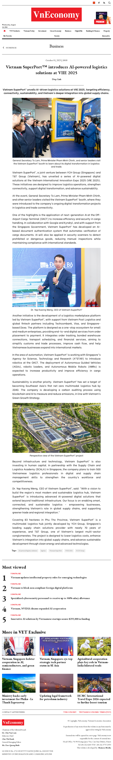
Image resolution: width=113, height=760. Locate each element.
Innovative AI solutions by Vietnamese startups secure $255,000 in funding (50, 618)
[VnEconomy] (94, 2)
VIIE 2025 (68, 551)
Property (106, 31)
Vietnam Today (29, 31)
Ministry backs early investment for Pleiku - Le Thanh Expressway (17, 699)
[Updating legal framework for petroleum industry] (56, 683)
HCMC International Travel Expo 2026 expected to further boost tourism (93, 699)
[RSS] (104, 2)
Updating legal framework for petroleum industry (56, 697)
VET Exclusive (15, 31)
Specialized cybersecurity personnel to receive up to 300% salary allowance (50, 598)
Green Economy (55, 31)
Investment (42, 31)
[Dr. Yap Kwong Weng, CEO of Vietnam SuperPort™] (56, 277)
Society (57, 36)
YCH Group (80, 551)
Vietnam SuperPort (56, 551)
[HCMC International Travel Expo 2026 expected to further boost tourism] (94, 683)
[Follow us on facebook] (98, 2)
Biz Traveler (7, 36)
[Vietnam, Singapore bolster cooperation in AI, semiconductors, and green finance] (19, 646)
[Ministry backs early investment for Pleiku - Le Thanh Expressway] (19, 683)
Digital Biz (78, 31)
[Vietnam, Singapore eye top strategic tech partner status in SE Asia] (56, 646)
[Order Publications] (102, 17)
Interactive (106, 36)
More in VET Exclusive (24, 632)
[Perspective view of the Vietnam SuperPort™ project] (56, 427)
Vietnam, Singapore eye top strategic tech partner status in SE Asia (56, 662)
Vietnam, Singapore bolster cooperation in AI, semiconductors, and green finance (18, 664)
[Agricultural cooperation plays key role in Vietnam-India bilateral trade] (94, 646)
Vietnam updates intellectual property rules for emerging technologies (49, 577)
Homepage (11, 47)
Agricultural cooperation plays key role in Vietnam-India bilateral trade (93, 662)
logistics (43, 551)
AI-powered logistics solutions (28, 551)
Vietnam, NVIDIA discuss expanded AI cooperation (38, 608)
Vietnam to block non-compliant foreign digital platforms (42, 587)
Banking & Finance (93, 31)
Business (68, 31)
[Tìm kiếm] (109, 2)
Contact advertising (13, 712)
